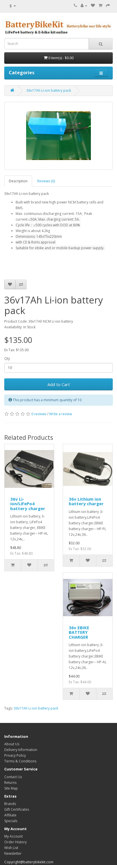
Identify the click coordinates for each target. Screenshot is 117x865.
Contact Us (13, 776)
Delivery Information (20, 749)
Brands (10, 803)
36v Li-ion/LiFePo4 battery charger (27, 503)
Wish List (11, 847)
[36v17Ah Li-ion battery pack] (58, 136)
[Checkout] (108, 5)
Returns (10, 782)
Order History (15, 842)
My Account (13, 836)
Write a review (60, 413)
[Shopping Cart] (100, 5)
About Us (11, 744)
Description (18, 181)
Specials (10, 820)
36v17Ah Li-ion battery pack (48, 90)
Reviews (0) (46, 181)
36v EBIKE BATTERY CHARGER (79, 632)
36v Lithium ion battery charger (86, 501)
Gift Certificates (16, 809)
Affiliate (10, 815)
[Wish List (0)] (93, 5)
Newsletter (13, 853)
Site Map (11, 788)
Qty (7, 358)
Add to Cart (58, 384)
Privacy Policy (15, 755)
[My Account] (84, 5)
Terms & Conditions (20, 761)
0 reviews (38, 413)
